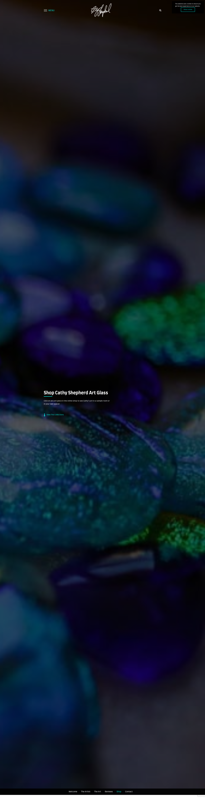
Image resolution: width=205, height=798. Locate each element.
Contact (129, 792)
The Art (97, 792)
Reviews (109, 792)
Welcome (73, 792)
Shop (119, 792)
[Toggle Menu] (45, 10)
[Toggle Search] (160, 10)
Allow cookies (188, 9)
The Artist (85, 792)
